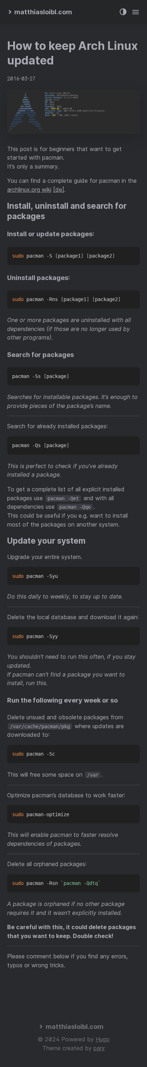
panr (99, 1048)
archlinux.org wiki (29, 189)
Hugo (103, 1039)
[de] (58, 189)
